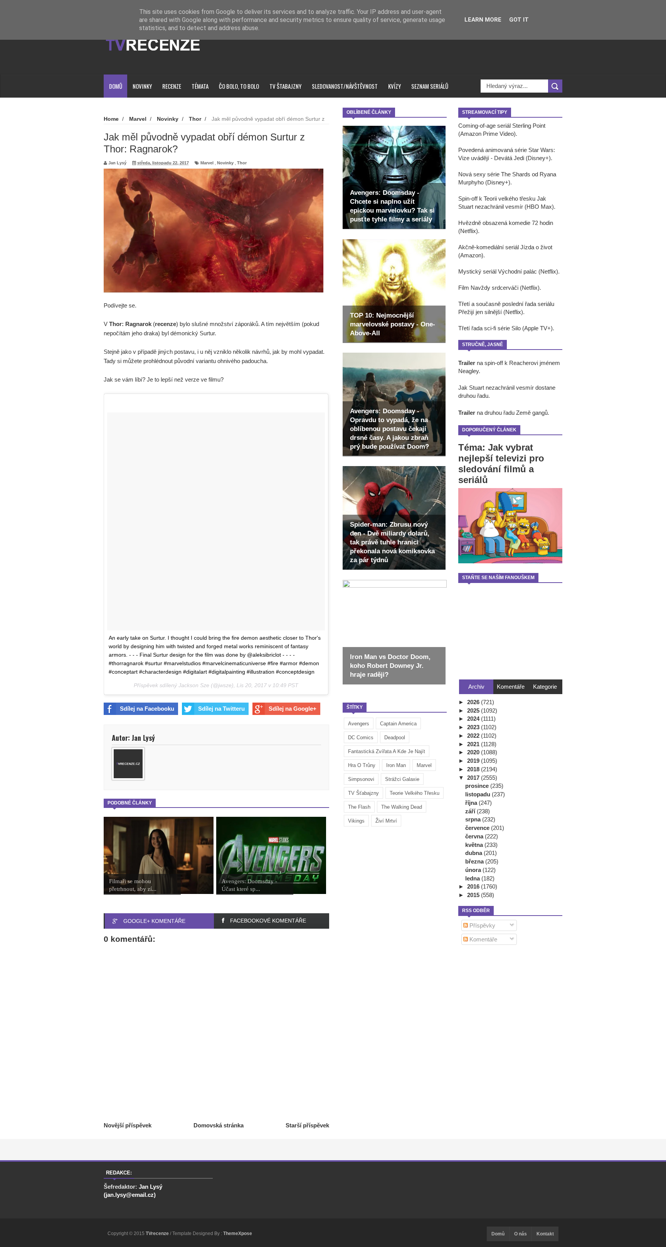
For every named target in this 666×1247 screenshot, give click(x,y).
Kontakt (545, 1234)
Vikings (356, 821)
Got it (519, 19)
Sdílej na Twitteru (221, 708)
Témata (200, 86)
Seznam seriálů (429, 86)
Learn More (482, 19)
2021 (474, 744)
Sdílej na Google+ (292, 708)
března (475, 861)
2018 (474, 769)
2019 (474, 760)
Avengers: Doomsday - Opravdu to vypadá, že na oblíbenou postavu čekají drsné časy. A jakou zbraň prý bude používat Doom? (389, 428)
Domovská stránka (218, 1125)
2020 (474, 752)
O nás (520, 1234)
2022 (474, 735)
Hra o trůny (361, 765)
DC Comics (360, 737)
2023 (474, 727)
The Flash (359, 807)
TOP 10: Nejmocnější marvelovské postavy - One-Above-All (392, 324)
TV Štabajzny (285, 86)
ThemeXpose (237, 1233)
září (471, 811)
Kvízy (394, 86)
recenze (165, 324)
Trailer (466, 363)
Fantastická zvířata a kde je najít (386, 751)
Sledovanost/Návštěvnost (345, 86)
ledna (473, 878)
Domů (115, 86)
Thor (242, 163)
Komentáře (482, 939)
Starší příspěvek (307, 1125)
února (474, 870)
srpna (473, 819)
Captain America (398, 724)
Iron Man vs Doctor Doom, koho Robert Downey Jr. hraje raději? (390, 665)
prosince (477, 785)
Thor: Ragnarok (130, 324)
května (474, 844)
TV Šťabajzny (363, 793)
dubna (474, 853)
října (472, 802)
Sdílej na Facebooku (147, 708)
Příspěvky (481, 925)
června (475, 836)
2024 (474, 718)
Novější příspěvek (127, 1125)
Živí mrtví (386, 821)
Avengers (358, 724)
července (478, 828)
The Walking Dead (401, 807)
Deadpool (394, 737)
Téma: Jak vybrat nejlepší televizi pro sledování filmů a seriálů (501, 463)
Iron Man (396, 765)
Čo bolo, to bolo (239, 86)
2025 (474, 710)
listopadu (478, 794)
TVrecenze (158, 1233)
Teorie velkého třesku (414, 793)
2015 (474, 895)
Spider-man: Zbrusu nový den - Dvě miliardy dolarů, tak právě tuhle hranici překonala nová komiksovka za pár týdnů (392, 542)
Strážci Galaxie (402, 779)
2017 (474, 777)
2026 (474, 702)
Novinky (142, 86)
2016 (474, 886)
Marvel (424, 765)
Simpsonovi (361, 779)
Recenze (171, 86)
